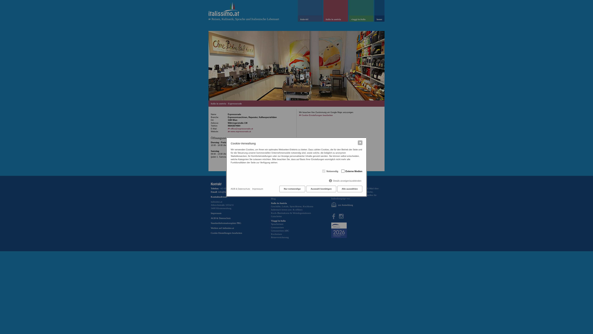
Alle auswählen (350, 189)
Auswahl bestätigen (321, 189)
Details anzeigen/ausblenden (347, 181)
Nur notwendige (292, 189)
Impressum (257, 189)
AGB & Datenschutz (240, 189)
